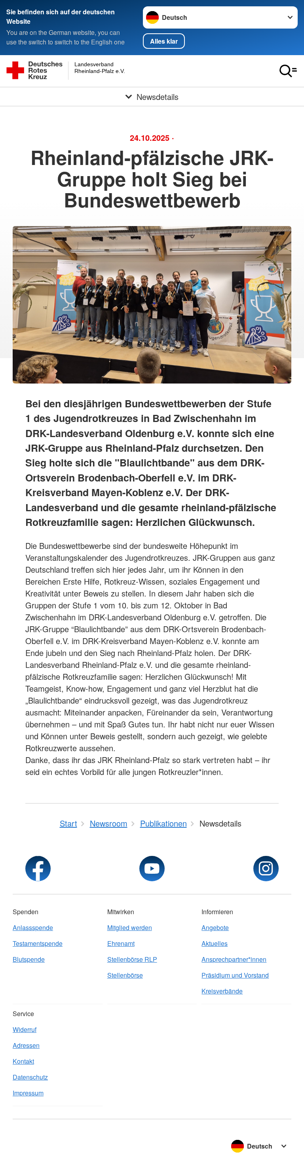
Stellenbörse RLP (132, 959)
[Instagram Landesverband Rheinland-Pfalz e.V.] (266, 868)
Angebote (215, 927)
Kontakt (23, 1061)
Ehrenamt (121, 943)
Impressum (28, 1092)
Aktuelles (214, 943)
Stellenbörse (125, 975)
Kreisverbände (222, 990)
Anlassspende (33, 927)
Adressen (26, 1045)
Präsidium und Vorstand (235, 975)
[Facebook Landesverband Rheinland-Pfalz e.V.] (38, 868)
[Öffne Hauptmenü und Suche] (288, 71)
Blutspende (29, 959)
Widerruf (24, 1029)
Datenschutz (30, 1077)
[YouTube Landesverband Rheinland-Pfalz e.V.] (152, 868)
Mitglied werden (129, 927)
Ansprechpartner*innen (233, 959)
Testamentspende (38, 943)
